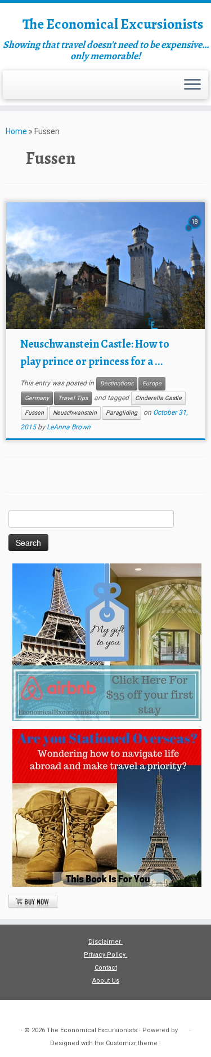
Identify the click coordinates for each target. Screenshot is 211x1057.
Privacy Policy (105, 954)
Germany (37, 398)
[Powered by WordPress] (183, 1028)
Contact (106, 967)
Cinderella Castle (158, 398)
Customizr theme (132, 1043)
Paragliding (121, 412)
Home (16, 131)
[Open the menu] (192, 85)
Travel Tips (73, 398)
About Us (105, 980)
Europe (151, 383)
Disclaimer (105, 941)
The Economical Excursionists (113, 24)
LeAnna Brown (69, 427)
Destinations (116, 383)
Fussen (34, 412)
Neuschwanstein (75, 412)
